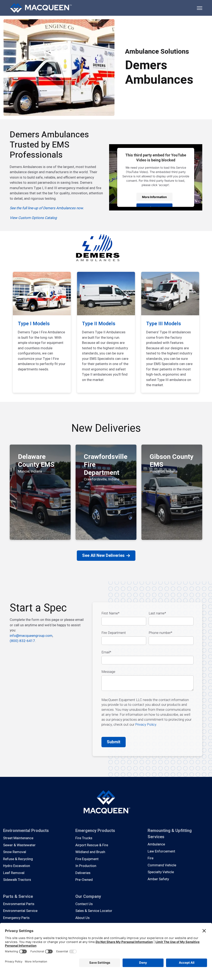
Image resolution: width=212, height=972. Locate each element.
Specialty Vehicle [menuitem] (161, 872)
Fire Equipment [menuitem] (87, 859)
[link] (41, 7)
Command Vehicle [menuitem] (162, 865)
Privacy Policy (145, 724)
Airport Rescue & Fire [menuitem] (91, 845)
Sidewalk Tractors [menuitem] (17, 879)
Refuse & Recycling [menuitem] (18, 859)
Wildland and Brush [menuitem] (90, 852)
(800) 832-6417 (22, 640)
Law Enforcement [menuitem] (161, 851)
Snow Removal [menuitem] (14, 852)
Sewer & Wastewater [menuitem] (19, 845)
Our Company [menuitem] (88, 896)
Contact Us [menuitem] (84, 904)
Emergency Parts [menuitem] (16, 917)
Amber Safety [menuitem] (158, 879)
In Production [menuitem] (85, 865)
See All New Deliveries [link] (103, 555)
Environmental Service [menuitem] (20, 910)
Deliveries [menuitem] (82, 872)
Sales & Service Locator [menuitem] (93, 910)
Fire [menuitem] (150, 858)
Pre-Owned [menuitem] (84, 879)
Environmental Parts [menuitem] (18, 904)
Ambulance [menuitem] (156, 844)
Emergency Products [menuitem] (95, 831)
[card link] (42, 332)
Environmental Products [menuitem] (26, 831)
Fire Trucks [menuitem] (83, 838)
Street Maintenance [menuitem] (18, 838)
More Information (154, 196)
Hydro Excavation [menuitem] (16, 865)
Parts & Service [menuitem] (18, 896)
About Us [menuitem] (82, 917)
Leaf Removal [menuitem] (13, 872)
